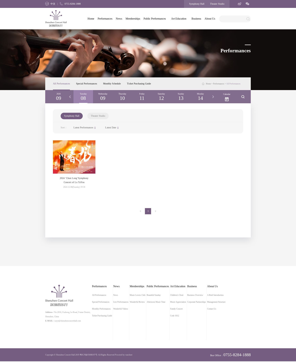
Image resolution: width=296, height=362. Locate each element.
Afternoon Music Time (156, 302)
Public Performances (155, 18)
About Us (210, 18)
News (119, 18)
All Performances (61, 83)
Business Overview (195, 295)
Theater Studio (217, 4)
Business (196, 18)
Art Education (178, 18)
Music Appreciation (178, 302)
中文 (53, 4)
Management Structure (216, 302)
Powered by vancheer (123, 355)
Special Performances (86, 83)
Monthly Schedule (112, 83)
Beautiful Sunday (154, 295)
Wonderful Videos (120, 309)
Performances (105, 18)
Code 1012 (174, 315)
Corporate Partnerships (196, 302)
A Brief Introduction (215, 295)
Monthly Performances (101, 309)
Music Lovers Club (137, 295)
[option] (83, 96)
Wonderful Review (137, 302)
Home (91, 18)
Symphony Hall (196, 4)
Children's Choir (176, 295)
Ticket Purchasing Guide (139, 83)
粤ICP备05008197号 (88, 355)
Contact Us (211, 309)
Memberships (133, 18)
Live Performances (120, 302)
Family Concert (176, 309)
